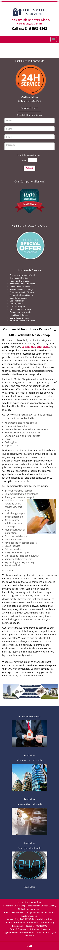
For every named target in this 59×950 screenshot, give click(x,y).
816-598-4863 (36, 28)
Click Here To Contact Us (29, 61)
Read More (29, 755)
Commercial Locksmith (29, 760)
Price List (34, 929)
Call (30, 945)
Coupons (29, 926)
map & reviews (33, 909)
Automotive (46, 922)
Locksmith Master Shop (35, 346)
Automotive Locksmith (29, 804)
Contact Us (41, 926)
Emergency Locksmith (29, 848)
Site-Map (45, 929)
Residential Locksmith (29, 716)
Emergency (17, 926)
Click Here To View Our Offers (29, 226)
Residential (19, 922)
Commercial (33, 922)
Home (15, 47)
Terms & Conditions (18, 929)
